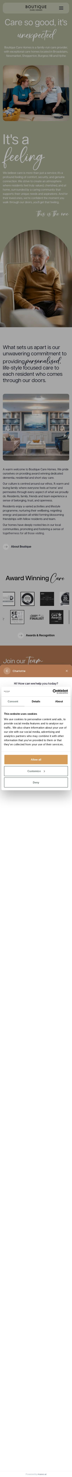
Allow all (36, 759)
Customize (34, 770)
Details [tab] (36, 701)
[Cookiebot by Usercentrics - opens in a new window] (52, 691)
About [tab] (59, 701)
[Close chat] (67, 671)
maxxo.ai (42, 1474)
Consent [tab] (13, 701)
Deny (36, 782)
